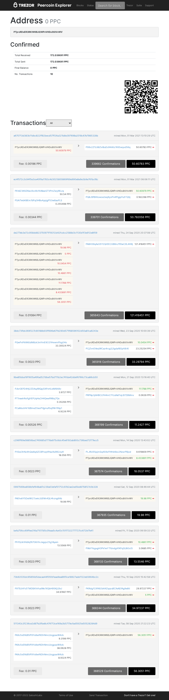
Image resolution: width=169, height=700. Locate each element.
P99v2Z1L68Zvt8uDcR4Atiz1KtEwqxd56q (108, 147)
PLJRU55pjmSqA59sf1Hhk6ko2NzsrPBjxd (108, 451)
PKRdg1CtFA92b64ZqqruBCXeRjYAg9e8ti (108, 588)
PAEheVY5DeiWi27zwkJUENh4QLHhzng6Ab (38, 498)
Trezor (129, 5)
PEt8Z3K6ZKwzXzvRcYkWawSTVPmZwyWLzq (39, 190)
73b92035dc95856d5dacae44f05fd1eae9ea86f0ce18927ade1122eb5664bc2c (56, 577)
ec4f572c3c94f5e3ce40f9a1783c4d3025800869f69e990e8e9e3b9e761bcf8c (56, 179)
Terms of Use (66, 695)
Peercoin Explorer (55, 5)
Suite (139, 5)
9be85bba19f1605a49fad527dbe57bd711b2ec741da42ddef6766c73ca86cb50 (56, 377)
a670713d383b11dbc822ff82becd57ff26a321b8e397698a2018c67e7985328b (56, 135)
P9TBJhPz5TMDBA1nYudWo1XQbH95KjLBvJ (38, 588)
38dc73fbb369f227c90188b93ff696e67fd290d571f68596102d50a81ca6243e (56, 330)
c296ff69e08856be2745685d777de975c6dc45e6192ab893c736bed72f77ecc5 (56, 440)
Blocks (80, 5)
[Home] (24, 5)
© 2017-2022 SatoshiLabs (28, 695)
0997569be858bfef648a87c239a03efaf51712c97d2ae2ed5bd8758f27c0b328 (56, 486)
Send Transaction (98, 695)
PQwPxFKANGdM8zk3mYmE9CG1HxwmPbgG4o (41, 342)
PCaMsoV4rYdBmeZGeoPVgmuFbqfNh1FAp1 (38, 408)
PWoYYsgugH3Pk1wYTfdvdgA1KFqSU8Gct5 (109, 548)
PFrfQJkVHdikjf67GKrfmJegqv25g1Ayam (36, 542)
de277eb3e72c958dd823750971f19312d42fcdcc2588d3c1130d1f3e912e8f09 (55, 232)
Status (90, 5)
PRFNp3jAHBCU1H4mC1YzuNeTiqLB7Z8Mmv (110, 395)
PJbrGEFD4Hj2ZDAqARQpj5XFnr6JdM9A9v (38, 388)
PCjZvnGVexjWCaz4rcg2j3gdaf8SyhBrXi (107, 348)
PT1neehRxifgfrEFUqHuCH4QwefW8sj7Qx (37, 398)
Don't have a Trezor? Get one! (139, 695)
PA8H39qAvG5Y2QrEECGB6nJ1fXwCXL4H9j (109, 244)
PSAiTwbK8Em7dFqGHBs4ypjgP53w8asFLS (38, 200)
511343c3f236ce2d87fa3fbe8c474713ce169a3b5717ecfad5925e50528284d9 (55, 623)
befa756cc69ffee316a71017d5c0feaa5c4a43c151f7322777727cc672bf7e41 (53, 530)
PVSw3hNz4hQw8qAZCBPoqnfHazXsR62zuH (39, 451)
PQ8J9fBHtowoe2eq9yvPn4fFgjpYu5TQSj (108, 197)
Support (149, 5)
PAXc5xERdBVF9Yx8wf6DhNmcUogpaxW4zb (39, 635)
